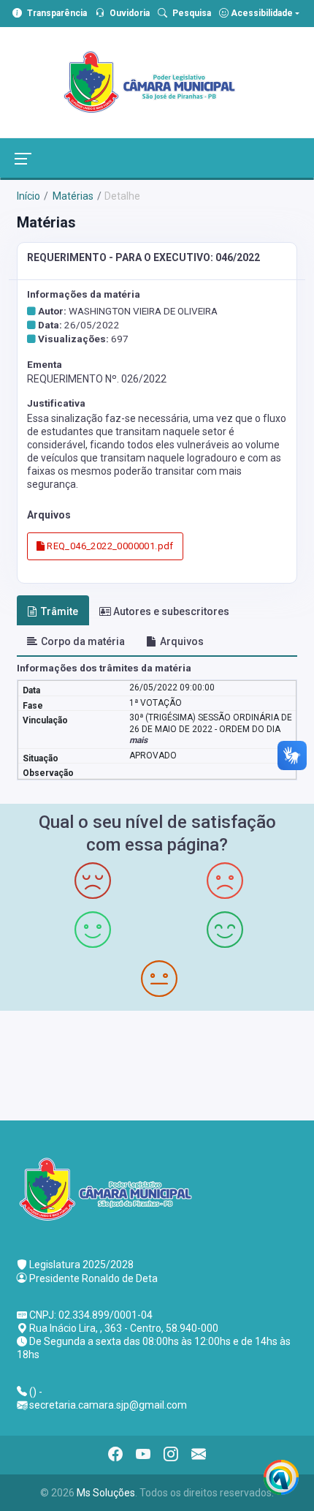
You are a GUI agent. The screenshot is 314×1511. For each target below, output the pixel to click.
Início (28, 196)
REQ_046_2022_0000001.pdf (109, 545)
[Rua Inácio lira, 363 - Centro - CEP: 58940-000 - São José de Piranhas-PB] (157, 1064)
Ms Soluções (106, 1493)
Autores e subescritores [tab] (171, 611)
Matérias (71, 196)
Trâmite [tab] (59, 611)
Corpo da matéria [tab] (83, 641)
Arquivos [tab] (182, 641)
